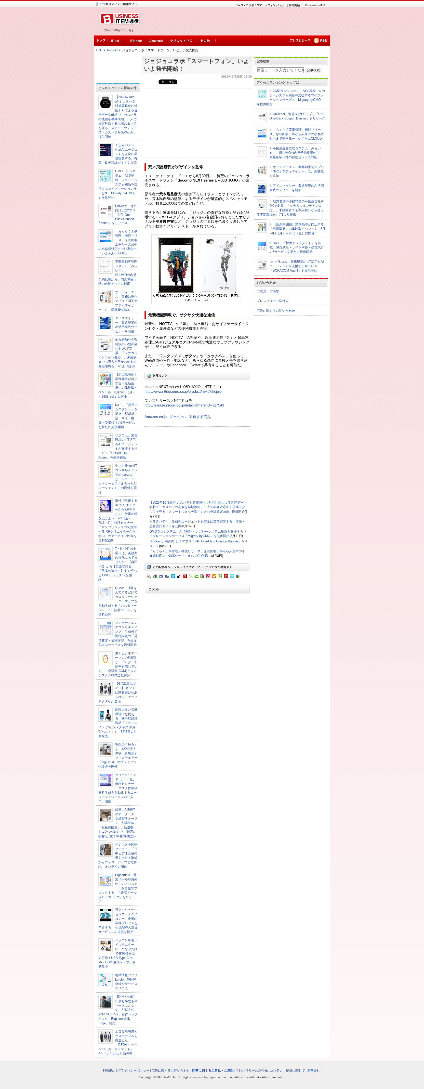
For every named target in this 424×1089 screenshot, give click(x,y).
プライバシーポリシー (133, 1070)
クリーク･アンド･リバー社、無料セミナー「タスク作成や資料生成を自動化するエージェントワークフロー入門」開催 (117, 788)
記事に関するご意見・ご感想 (213, 1070)
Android (112, 50)
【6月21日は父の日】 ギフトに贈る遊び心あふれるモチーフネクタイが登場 (117, 692)
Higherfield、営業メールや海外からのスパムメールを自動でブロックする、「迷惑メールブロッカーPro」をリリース (117, 888)
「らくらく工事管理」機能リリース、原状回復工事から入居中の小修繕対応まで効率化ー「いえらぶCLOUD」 (297, 134)
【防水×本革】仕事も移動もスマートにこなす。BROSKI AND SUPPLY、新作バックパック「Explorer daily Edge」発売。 (118, 1010)
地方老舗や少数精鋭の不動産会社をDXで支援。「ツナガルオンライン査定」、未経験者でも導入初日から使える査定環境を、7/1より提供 (117, 353)
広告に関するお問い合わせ (276, 311)
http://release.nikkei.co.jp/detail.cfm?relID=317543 (184, 405)
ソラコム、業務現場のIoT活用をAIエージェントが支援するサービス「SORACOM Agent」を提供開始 (296, 266)
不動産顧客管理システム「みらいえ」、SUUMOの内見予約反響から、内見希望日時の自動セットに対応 (296, 152)
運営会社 (313, 1070)
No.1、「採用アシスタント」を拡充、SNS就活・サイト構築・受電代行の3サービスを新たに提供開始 (296, 247)
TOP (99, 50)
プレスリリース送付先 (273, 301)
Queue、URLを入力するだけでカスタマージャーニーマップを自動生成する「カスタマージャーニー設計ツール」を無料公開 (117, 601)
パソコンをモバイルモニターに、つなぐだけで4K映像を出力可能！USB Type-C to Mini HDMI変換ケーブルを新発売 (117, 953)
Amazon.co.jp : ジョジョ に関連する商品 (178, 417)
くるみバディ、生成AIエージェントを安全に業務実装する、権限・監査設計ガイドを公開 (117, 154)
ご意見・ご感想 (268, 291)
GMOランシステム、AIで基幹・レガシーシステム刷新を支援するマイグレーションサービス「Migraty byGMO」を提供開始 (117, 184)
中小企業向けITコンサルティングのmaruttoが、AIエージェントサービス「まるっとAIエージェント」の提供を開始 (117, 479)
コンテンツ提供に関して (287, 1070)
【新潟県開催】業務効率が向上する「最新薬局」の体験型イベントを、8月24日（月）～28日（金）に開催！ (297, 229)
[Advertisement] (234, 21)
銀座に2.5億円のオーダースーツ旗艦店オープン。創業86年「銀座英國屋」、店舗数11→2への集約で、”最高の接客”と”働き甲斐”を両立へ (117, 823)
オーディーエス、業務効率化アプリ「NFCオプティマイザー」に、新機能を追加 (117, 301)
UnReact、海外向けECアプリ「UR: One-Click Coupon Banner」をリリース (117, 214)
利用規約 (109, 1070)
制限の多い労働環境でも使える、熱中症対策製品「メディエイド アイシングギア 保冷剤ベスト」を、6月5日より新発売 (117, 723)
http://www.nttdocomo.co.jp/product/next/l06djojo (183, 392)
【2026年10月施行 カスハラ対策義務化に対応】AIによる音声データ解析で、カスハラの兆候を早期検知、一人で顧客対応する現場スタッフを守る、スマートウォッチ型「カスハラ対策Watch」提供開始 (198, 507)
